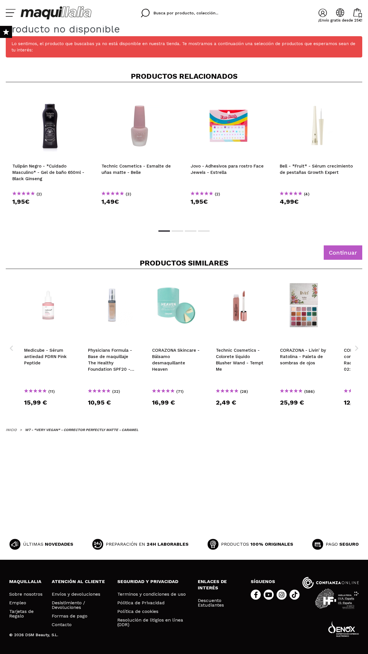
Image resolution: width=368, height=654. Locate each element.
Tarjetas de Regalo (21, 613)
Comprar (50, 212)
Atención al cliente (78, 581)
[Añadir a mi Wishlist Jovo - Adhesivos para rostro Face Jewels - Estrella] (229, 96)
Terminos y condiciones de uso (151, 594)
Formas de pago (69, 616)
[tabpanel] (50, 155)
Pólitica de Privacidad (141, 603)
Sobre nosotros (26, 594)
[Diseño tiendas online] (343, 629)
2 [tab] (177, 231)
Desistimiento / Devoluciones (68, 605)
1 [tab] (164, 231)
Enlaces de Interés (212, 584)
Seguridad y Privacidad (147, 581)
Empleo (17, 603)
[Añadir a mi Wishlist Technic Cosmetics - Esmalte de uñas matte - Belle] (139, 96)
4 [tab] (204, 231)
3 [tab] (190, 231)
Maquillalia (25, 581)
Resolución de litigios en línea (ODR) (150, 622)
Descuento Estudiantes (211, 602)
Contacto (62, 624)
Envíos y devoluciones (76, 594)
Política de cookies (137, 611)
